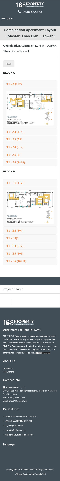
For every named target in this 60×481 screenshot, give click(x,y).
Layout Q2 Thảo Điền (14, 425)
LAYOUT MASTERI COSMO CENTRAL (21, 416)
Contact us (8, 368)
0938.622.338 (32, 11)
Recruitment (8, 372)
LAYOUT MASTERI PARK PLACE (18, 421)
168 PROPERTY (9, 336)
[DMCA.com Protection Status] (42, 353)
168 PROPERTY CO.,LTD (15, 387)
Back (8, 64)
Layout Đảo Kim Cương (15, 430)
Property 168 (40, 474)
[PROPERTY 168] (30, 5)
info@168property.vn (18, 401)
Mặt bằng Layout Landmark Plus (19, 435)
